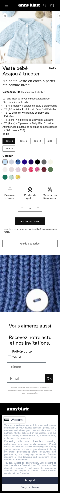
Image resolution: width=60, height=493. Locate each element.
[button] (6, 5)
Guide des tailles (30, 243)
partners (20, 425)
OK (49, 378)
